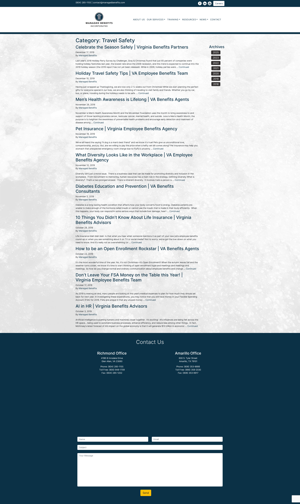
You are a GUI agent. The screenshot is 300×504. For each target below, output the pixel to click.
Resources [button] (189, 19)
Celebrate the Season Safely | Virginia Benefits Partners (132, 47)
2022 (216, 63)
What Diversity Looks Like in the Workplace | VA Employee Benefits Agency (134, 157)
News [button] (203, 19)
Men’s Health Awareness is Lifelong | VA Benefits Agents (132, 99)
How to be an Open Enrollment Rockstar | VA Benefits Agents (137, 248)
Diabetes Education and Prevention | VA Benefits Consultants (125, 189)
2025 (216, 52)
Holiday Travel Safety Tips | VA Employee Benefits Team (132, 73)
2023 (216, 57)
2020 (216, 73)
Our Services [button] (155, 19)
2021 (216, 68)
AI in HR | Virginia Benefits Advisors (111, 306)
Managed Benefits (88, 55)
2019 (216, 78)
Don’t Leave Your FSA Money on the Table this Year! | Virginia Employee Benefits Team (129, 277)
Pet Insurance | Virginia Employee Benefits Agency (126, 128)
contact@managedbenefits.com (109, 2)
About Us (139, 19)
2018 (216, 84)
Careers (219, 3)
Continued (184, 67)
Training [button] (172, 19)
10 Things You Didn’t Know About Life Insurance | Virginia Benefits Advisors (133, 220)
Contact (215, 19)
